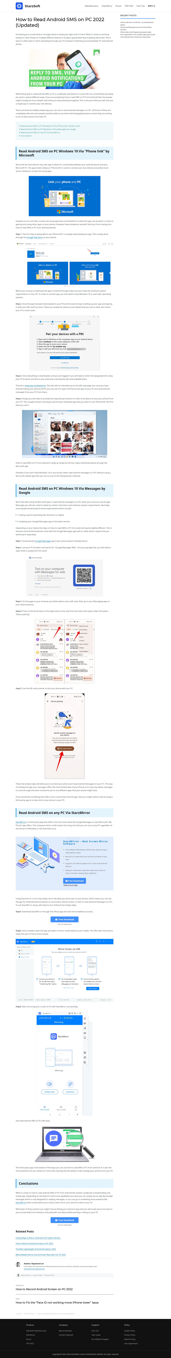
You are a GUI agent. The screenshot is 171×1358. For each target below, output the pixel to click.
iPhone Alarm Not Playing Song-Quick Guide (135, 32)
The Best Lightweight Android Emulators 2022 (36, 1249)
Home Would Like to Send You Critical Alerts (135, 37)
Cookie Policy (129, 1331)
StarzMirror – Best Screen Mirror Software (85, 842)
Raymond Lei (26, 1275)
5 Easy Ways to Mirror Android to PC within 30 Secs (38, 1238)
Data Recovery (91, 6)
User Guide (95, 1335)
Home (19, 1314)
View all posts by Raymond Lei (34, 1269)
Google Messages (43, 541)
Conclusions (26, 135)
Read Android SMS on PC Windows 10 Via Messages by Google (48, 129)
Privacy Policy (129, 1335)
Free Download (75, 880)
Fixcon (119, 6)
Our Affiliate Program (100, 1339)
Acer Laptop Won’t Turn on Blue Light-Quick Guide (137, 34)
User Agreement (131, 1344)
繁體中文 (151, 6)
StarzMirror (107, 6)
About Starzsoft (65, 1331)
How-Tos (141, 6)
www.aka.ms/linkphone (35, 385)
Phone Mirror (49, 1275)
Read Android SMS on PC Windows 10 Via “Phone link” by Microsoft (50, 126)
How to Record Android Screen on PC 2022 (34, 1243)
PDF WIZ (129, 6)
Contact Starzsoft (66, 1335)
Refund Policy (130, 1339)
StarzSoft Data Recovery (36, 1331)
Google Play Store (35, 237)
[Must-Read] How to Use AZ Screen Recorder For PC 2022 (41, 1254)
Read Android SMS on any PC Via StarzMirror (40, 132)
